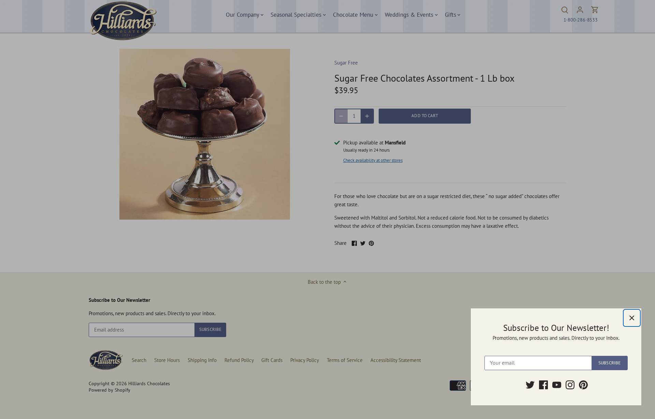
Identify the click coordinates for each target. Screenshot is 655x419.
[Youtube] (556, 384)
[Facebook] (543, 384)
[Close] (631, 317)
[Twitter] (530, 384)
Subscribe (609, 363)
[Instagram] (570, 384)
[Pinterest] (583, 384)
